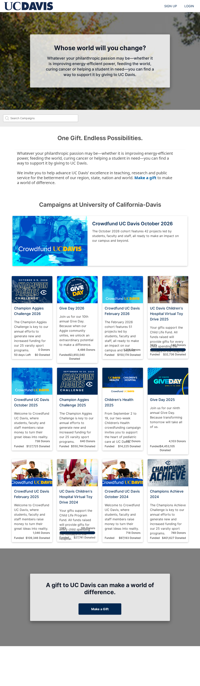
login (189, 6)
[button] (32, 317)
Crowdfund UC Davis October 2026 (132, 223)
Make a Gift (100, 609)
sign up (170, 6)
